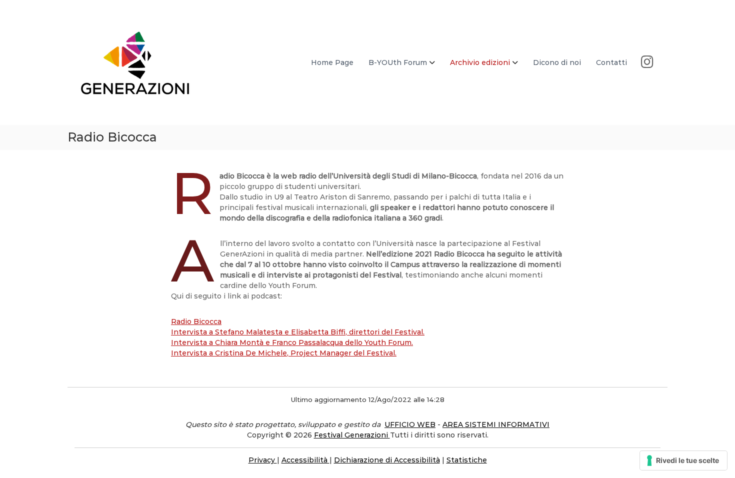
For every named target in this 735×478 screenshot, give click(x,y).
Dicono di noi (557, 62)
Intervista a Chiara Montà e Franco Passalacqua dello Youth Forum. (292, 342)
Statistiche (466, 460)
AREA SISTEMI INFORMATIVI (496, 424)
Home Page (332, 62)
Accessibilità (306, 460)
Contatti (611, 62)
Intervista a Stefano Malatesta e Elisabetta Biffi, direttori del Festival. (297, 332)
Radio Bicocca (196, 321)
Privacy (262, 460)
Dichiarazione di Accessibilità (387, 460)
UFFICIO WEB (410, 424)
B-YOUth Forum (397, 62)
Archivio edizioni (480, 62)
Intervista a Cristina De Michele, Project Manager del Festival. (283, 353)
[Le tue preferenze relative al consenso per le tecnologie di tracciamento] (683, 460)
